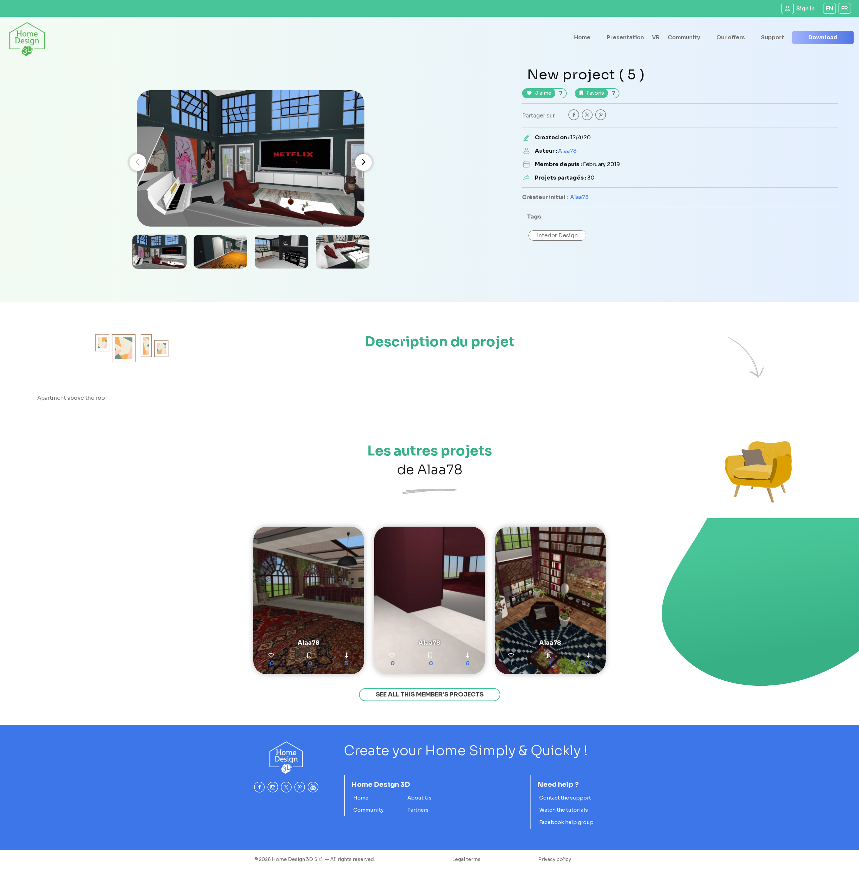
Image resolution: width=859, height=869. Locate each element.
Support (772, 37)
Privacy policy (554, 859)
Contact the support (565, 797)
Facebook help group (566, 822)
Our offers (730, 37)
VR (656, 37)
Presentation (625, 37)
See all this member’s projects (430, 694)
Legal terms (466, 859)
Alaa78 (567, 150)
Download (823, 37)
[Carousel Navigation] (251, 162)
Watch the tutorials (563, 810)
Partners (417, 810)
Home (582, 37)
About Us (419, 797)
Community (684, 37)
